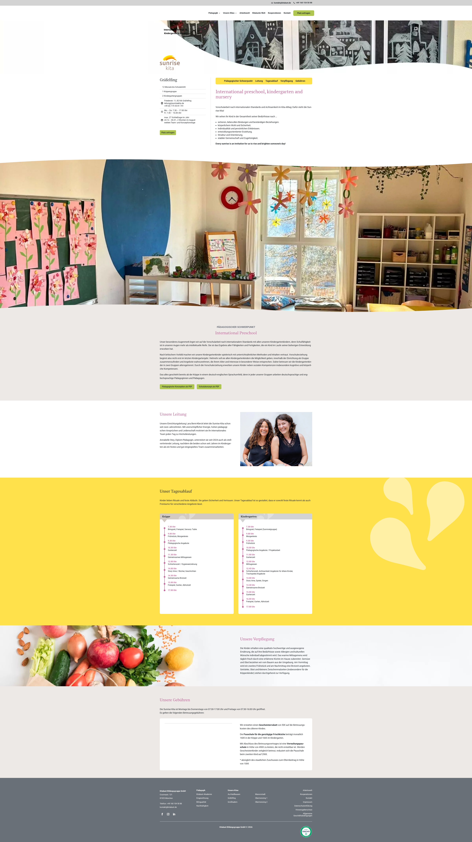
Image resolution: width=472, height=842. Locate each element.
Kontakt (287, 13)
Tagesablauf (272, 81)
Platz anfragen (303, 13)
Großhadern (232, 802)
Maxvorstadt (260, 794)
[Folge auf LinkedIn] (174, 814)
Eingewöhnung (202, 798)
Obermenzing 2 (261, 802)
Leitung (259, 81)
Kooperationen (274, 13)
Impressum (307, 802)
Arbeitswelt (245, 13)
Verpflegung (286, 81)
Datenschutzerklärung (303, 806)
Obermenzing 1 (261, 798)
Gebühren (300, 81)
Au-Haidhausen (234, 794)
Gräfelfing (232, 798)
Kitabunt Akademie (204, 794)
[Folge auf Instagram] (168, 814)
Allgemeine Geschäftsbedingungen (303, 814)
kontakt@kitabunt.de (168, 807)
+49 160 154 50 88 (174, 804)
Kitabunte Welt (258, 13)
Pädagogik (213, 13)
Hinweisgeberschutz (304, 810)
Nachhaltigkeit (202, 806)
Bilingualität (201, 802)
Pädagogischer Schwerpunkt (238, 81)
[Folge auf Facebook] (162, 814)
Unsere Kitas (228, 13)
